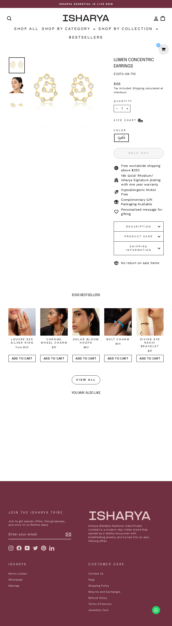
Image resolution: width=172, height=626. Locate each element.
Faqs (91, 579)
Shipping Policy (98, 585)
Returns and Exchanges (104, 591)
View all (86, 379)
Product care (138, 236)
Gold (121, 138)
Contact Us (96, 573)
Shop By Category (67, 28)
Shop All (26, 28)
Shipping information (139, 248)
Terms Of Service (99, 603)
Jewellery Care (98, 610)
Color (120, 130)
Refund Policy (97, 597)
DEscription (138, 226)
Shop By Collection (126, 28)
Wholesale (15, 579)
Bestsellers (86, 37)
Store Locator (17, 573)
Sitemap (14, 585)
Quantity (123, 101)
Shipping (138, 88)
